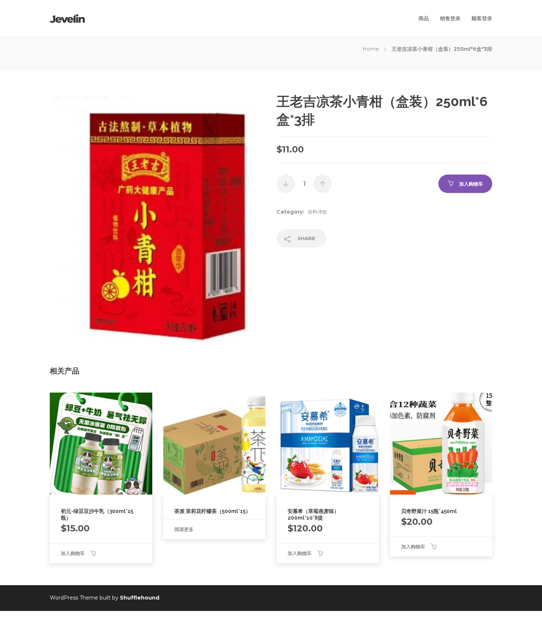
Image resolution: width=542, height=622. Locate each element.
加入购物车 (471, 184)
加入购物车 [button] (73, 553)
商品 (423, 18)
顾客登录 (482, 18)
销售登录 (450, 18)
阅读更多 (184, 529)
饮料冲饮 (317, 212)
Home (370, 49)
